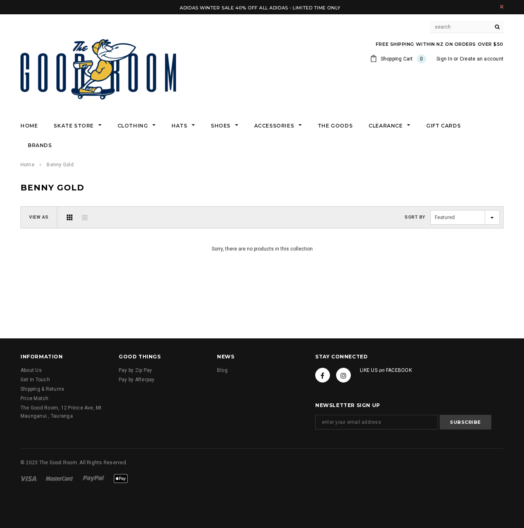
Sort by (414, 217)
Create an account (482, 59)
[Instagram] (343, 375)
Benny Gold (60, 165)
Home (27, 165)
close (502, 7)
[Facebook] (322, 375)
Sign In (444, 59)
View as (39, 217)
